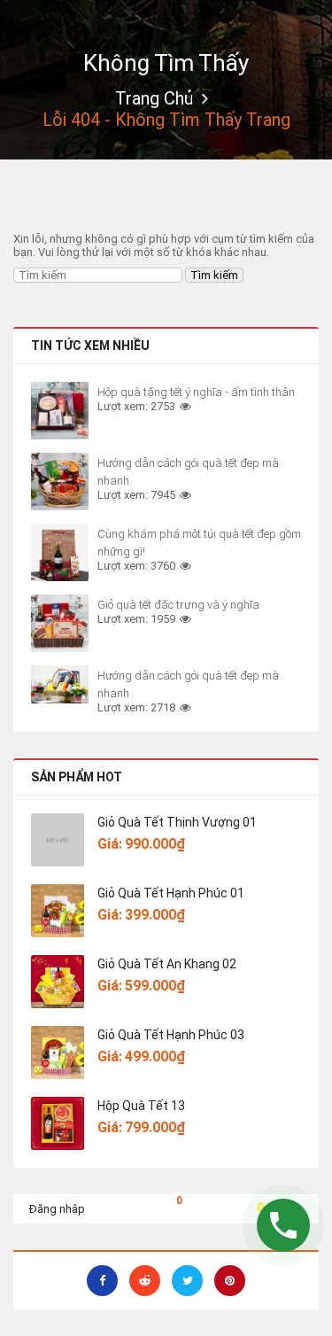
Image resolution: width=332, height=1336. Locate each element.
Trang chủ (154, 98)
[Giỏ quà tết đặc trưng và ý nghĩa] (60, 623)
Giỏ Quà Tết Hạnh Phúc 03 (170, 1035)
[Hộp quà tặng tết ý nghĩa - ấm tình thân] (60, 410)
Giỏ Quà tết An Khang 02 (166, 964)
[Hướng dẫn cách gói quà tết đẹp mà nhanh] (60, 684)
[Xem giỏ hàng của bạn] (165, 1206)
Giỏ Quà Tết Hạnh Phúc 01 (170, 893)
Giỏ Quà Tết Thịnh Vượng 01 (177, 822)
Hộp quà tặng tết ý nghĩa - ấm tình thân (196, 392)
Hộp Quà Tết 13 (141, 1106)
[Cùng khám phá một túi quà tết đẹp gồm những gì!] (60, 552)
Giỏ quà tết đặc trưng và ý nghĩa (178, 604)
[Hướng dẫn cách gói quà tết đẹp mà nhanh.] (60, 481)
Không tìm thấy (166, 63)
